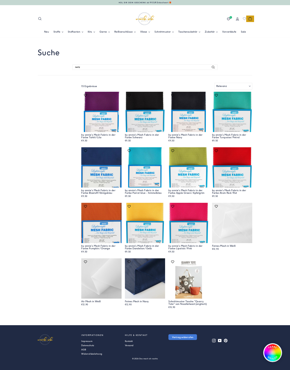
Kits (90, 31)
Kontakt (129, 341)
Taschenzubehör (188, 31)
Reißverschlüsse (123, 31)
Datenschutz (87, 345)
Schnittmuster (163, 31)
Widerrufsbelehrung (91, 354)
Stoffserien (74, 31)
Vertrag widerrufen (182, 337)
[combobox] (145, 67)
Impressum (86, 341)
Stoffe (57, 31)
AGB (83, 349)
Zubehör (210, 31)
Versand (129, 345)
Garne (104, 31)
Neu (46, 31)
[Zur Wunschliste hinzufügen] (86, 95)
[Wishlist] (244, 19)
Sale (243, 31)
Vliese (144, 31)
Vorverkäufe (229, 31)
